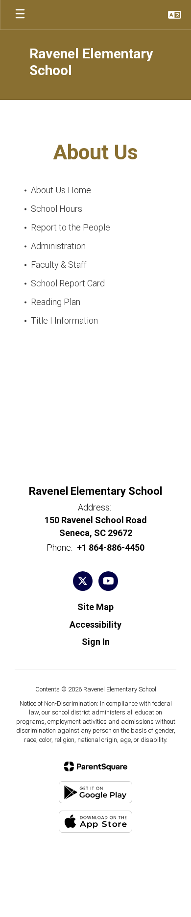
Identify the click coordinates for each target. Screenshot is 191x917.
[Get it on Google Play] (95, 792)
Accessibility (95, 624)
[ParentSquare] (96, 766)
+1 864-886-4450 (110, 547)
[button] (174, 14)
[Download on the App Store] (95, 822)
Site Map (95, 607)
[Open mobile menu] (20, 14)
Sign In (96, 642)
